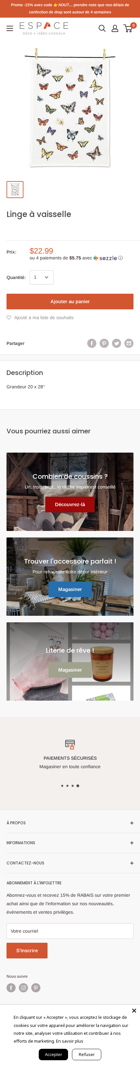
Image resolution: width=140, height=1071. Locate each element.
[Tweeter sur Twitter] (116, 343)
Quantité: (16, 277)
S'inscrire (27, 950)
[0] (128, 28)
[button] (81, 258)
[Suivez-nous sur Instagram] (23, 987)
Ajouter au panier (70, 301)
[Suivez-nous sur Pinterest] (35, 987)
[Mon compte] (115, 28)
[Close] (134, 1010)
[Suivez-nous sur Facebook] (11, 987)
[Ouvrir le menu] (10, 28)
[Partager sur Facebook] (91, 343)
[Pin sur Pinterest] (104, 343)
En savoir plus (69, 1041)
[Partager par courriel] (128, 343)
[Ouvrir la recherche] (102, 28)
